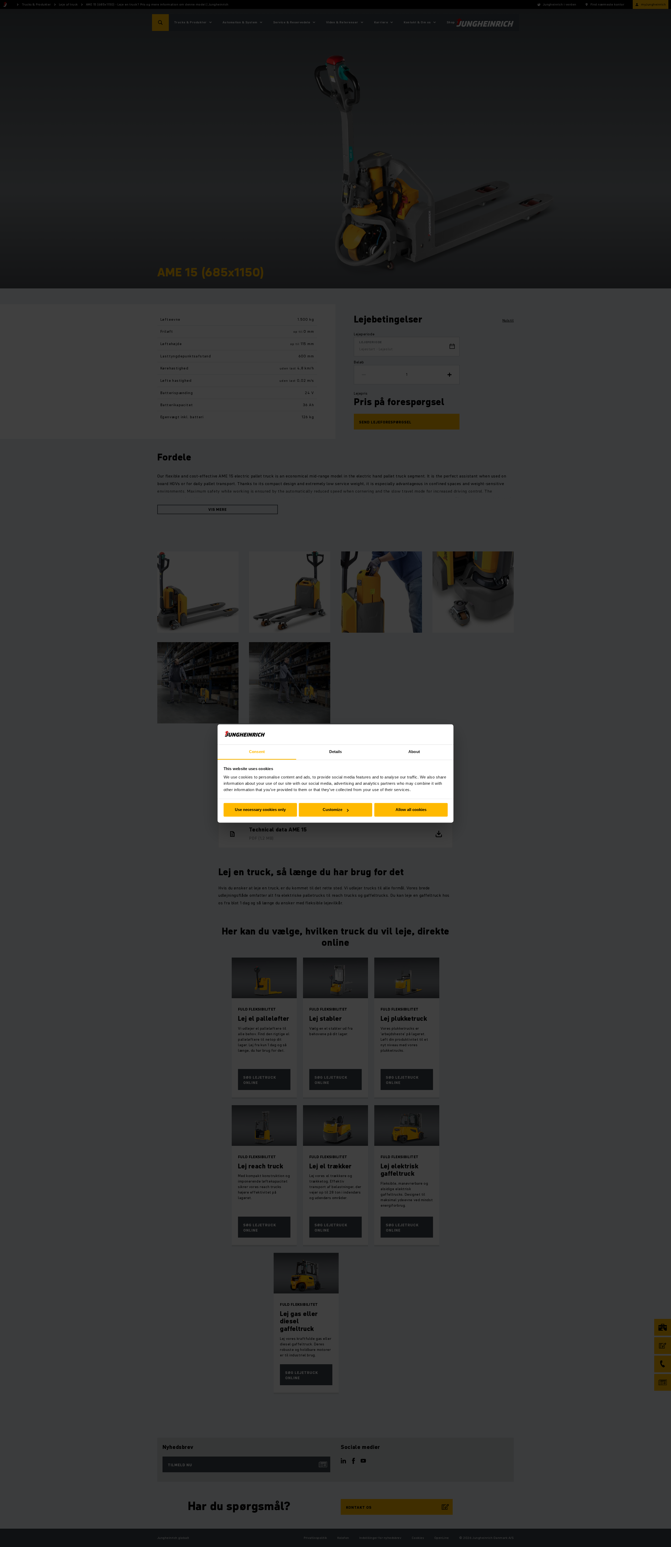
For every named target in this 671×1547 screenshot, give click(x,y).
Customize (332, 810)
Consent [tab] (257, 751)
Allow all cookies (411, 810)
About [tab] (414, 751)
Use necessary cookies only (260, 810)
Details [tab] (335, 751)
